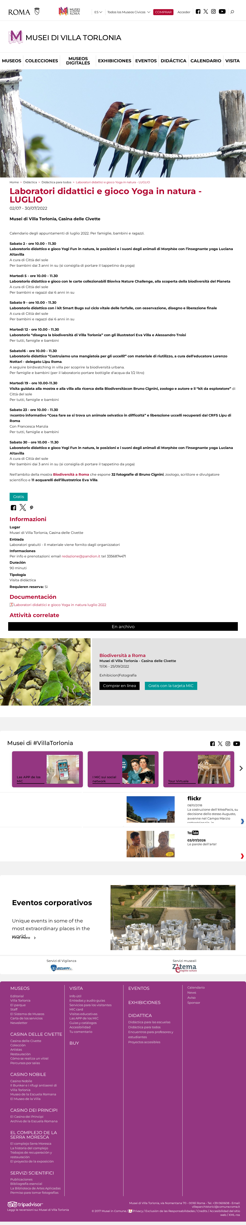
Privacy (138, 1211)
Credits (202, 1211)
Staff (13, 1009)
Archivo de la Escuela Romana (34, 1121)
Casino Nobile (28, 1074)
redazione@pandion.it (81, 556)
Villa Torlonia (20, 1000)
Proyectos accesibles (144, 1042)
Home (14, 182)
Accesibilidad (80, 1027)
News (191, 992)
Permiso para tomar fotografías (34, 1192)
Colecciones (41, 60)
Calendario (206, 60)
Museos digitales (78, 61)
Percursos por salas (25, 1063)
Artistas (16, 1049)
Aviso (191, 997)
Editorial (17, 996)
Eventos (146, 60)
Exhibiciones (114, 60)
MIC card (76, 1009)
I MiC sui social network (104, 779)
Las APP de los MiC (83, 1018)
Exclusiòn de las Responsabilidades (170, 1211)
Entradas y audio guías (87, 1000)
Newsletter (18, 1023)
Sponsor (193, 1002)
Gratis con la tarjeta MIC (171, 685)
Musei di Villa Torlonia (73, 37)
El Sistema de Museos (27, 1014)
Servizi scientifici (32, 1173)
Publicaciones (21, 1179)
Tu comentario (80, 1032)
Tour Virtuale (178, 781)
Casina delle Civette (36, 1034)
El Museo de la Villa (25, 1099)
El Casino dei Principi (26, 1116)
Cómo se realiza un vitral (29, 1058)
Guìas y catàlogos (83, 1023)
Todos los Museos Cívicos (126, 12)
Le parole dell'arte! (201, 844)
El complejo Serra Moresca (30, 1143)
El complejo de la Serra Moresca (33, 1134)
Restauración (20, 1054)
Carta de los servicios (26, 1018)
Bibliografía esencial (26, 1184)
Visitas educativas (83, 1014)
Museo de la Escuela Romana (33, 1094)
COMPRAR (163, 12)
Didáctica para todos (56, 182)
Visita (232, 60)
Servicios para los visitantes (90, 1005)
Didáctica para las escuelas (149, 1022)
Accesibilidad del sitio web (225, 1212)
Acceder (184, 12)
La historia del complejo (29, 1148)
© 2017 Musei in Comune (109, 1211)
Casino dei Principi (33, 1110)
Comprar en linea (119, 685)
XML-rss (234, 1215)
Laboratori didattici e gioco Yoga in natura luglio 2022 (60, 605)
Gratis (18, 496)
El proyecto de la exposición (32, 1161)
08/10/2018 (212, 814)
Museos (11, 60)
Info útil (75, 996)
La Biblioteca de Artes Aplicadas (35, 1188)
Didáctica (173, 60)
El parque (18, 1005)
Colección (18, 1045)
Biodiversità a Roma (122, 655)
